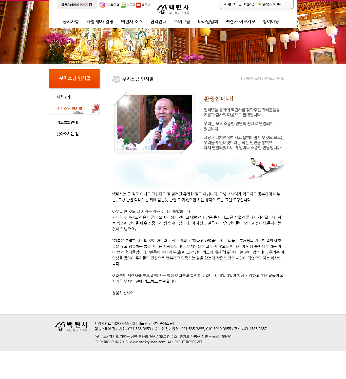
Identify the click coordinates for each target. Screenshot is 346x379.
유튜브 (145, 5)
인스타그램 (112, 5)
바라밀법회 (208, 21)
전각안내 (158, 21)
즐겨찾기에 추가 (271, 4)
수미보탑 (182, 21)
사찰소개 (63, 97)
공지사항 (71, 21)
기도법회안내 (67, 122)
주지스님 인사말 (69, 108)
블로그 (130, 5)
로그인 (237, 4)
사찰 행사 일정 (100, 21)
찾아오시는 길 (67, 134)
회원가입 (249, 4)
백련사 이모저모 (240, 21)
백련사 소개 (132, 21)
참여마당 (271, 21)
